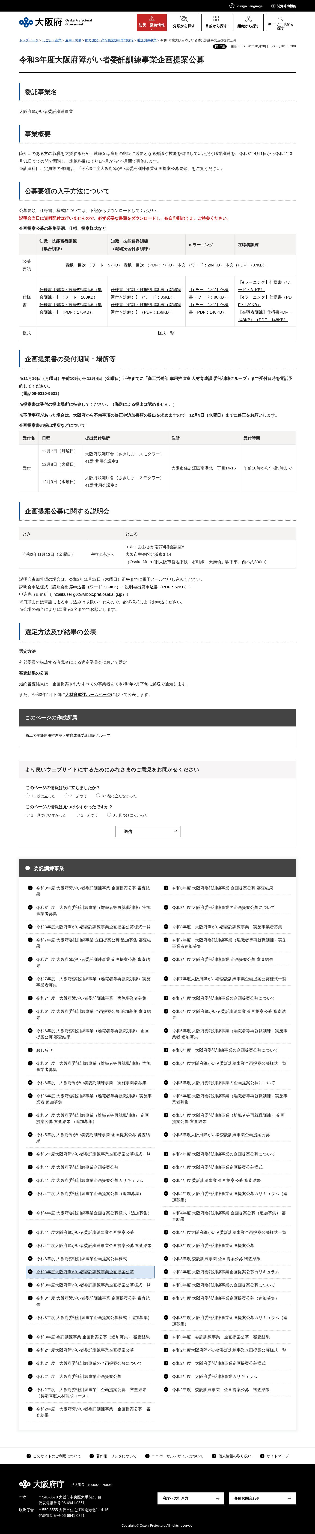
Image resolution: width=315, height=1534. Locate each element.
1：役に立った (43, 796)
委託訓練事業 (147, 40)
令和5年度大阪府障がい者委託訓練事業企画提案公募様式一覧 (93, 1154)
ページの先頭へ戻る (298, 1481)
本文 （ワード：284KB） (200, 265)
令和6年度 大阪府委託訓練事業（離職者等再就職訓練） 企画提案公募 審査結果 (92, 1034)
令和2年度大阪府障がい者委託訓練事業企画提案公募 (85, 1350)
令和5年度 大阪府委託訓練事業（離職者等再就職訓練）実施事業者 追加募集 (94, 1099)
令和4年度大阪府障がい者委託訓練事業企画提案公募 (85, 1232)
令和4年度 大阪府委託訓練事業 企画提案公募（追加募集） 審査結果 (229, 1216)
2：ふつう (78, 796)
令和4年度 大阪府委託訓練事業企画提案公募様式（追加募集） (94, 1213)
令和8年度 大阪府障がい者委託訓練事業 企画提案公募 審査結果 (93, 891)
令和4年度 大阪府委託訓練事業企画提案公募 (77, 1167)
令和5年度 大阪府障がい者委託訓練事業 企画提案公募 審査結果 (93, 1137)
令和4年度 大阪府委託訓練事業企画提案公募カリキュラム (89, 1180)
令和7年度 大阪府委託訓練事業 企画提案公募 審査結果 (222, 959)
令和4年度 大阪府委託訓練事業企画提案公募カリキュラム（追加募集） (230, 1196)
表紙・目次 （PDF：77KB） (149, 265)
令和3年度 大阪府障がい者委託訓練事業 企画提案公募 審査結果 (93, 1301)
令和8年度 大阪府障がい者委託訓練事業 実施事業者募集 (227, 927)
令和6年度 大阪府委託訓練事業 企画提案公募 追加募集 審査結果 (93, 1014)
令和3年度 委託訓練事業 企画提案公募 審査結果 (216, 1258)
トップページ (29, 40)
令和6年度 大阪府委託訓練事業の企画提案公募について (225, 1050)
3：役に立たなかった (119, 796)
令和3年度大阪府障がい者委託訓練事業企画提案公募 (85, 1272)
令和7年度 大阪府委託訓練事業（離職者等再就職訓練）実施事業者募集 (93, 982)
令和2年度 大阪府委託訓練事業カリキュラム (214, 1376)
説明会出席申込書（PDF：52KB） (157, 587)
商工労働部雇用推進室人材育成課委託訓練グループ (67, 735)
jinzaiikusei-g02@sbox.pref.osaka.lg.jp (87, 594)
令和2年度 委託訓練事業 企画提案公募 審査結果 (221, 1389)
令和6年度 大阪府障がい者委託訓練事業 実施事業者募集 (91, 1082)
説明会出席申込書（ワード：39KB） (86, 587)
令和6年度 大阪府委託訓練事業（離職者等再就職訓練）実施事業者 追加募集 (230, 1034)
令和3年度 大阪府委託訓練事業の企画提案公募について (223, 1285)
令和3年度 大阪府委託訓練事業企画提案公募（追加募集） (225, 1298)
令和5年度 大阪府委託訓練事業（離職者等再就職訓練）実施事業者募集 (230, 1099)
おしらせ (44, 1050)
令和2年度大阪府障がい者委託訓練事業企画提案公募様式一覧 (229, 1350)
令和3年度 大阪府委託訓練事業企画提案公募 (213, 1245)
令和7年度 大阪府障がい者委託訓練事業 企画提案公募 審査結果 (93, 962)
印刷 (222, 46)
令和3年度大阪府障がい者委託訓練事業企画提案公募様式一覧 (93, 1285)
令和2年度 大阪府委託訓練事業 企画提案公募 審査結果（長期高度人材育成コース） (91, 1392)
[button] (246, 5)
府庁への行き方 (175, 1498)
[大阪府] (55, 22)
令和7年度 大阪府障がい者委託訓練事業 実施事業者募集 (91, 998)
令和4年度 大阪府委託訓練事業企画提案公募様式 (217, 1167)
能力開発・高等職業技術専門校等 (109, 40)
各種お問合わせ (247, 1498)
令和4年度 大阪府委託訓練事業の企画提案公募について (223, 1154)
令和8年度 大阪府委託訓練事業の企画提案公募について (223, 907)
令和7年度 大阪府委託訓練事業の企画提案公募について (223, 998)
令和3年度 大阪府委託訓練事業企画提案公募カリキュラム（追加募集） (230, 1320)
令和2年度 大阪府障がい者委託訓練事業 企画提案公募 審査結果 (93, 1412)
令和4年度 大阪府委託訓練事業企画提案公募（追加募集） (89, 1193)
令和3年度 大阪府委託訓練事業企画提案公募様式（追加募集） (94, 1317)
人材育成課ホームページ (88, 694)
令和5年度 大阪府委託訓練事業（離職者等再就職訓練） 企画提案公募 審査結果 (228, 1118)
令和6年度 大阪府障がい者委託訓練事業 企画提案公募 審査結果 (229, 1014)
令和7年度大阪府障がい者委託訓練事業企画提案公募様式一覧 (229, 979)
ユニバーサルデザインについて (177, 1456)
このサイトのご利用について (57, 1456)
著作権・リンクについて (116, 1456)
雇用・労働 (73, 40)
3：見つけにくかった (130, 815)
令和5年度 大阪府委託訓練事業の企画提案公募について (223, 1082)
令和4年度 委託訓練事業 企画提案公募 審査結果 (216, 1180)
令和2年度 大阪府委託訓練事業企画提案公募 (79, 1376)
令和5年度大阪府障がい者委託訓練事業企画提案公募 (221, 1134)
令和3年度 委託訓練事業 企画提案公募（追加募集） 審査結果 (93, 1337)
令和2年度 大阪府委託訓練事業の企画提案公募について (89, 1363)
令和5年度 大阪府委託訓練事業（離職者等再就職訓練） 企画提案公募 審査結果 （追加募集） (92, 1118)
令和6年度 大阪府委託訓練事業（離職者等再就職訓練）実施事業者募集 (93, 1066)
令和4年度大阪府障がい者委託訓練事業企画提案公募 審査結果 (94, 1245)
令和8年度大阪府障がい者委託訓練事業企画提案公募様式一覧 (93, 927)
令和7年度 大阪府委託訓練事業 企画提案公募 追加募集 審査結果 (93, 943)
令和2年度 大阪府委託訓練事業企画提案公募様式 (219, 1363)
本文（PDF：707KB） (246, 265)
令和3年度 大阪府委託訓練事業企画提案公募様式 (81, 1258)
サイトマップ (278, 1456)
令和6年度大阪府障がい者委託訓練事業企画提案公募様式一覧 (229, 1063)
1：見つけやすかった (48, 815)
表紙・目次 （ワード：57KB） (93, 265)
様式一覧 (166, 333)
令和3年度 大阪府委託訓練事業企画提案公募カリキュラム (225, 1272)
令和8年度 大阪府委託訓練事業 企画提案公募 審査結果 (222, 888)
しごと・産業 (52, 40)
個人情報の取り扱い (235, 1456)
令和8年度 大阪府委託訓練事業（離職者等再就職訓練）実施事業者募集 (93, 910)
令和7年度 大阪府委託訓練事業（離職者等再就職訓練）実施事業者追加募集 (229, 943)
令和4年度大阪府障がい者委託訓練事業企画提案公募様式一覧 (229, 1232)
